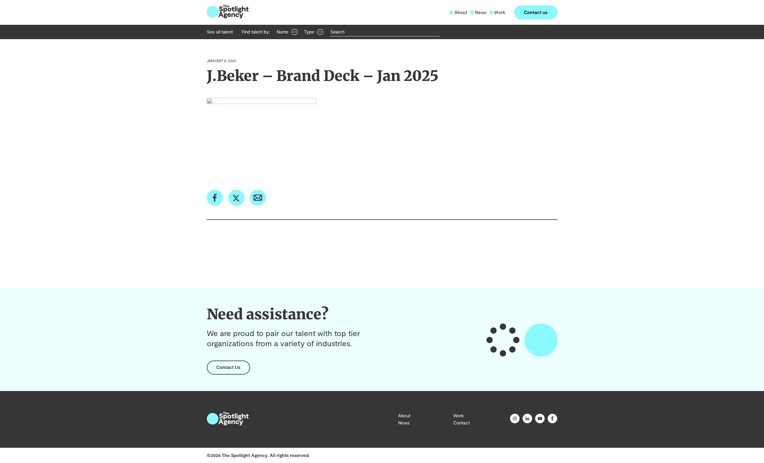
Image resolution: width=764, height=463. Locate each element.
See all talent (220, 31)
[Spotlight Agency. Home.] (228, 423)
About (461, 12)
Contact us (535, 12)
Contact (461, 422)
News (480, 12)
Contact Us (228, 367)
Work (499, 12)
